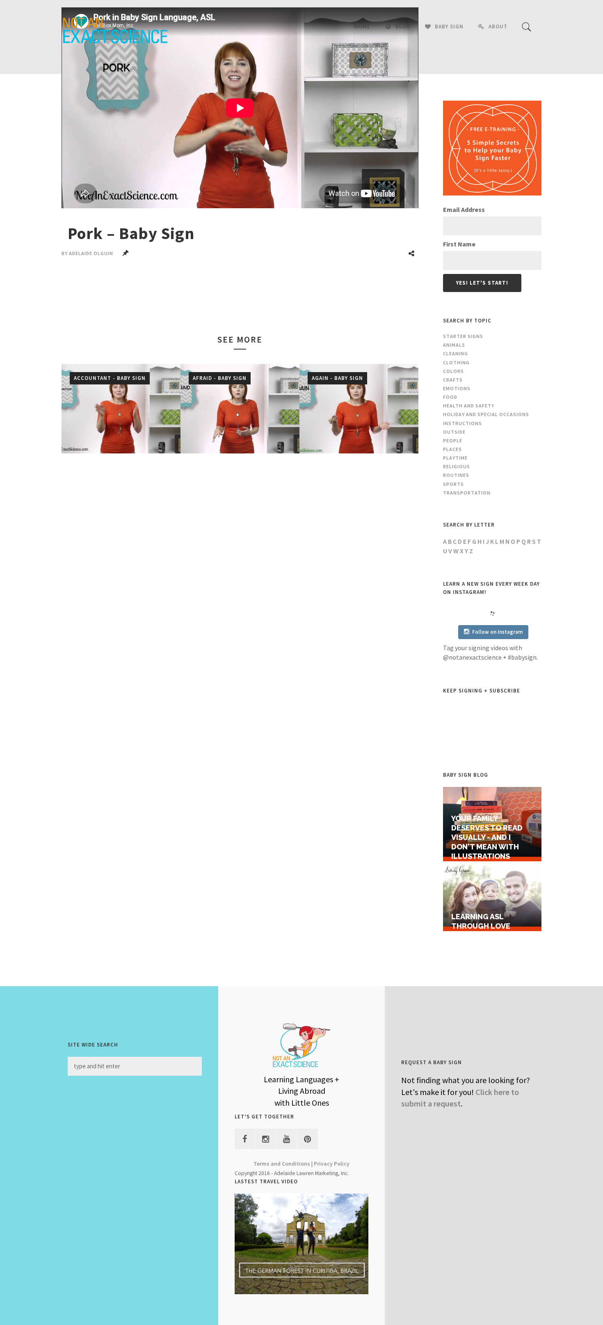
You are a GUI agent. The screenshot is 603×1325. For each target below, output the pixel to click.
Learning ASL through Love (480, 921)
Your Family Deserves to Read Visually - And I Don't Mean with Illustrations (487, 837)
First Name (459, 244)
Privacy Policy (331, 1163)
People (452, 440)
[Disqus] (240, 582)
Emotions (457, 388)
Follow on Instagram (497, 631)
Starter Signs (463, 336)
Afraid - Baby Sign (220, 378)
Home (362, 26)
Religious (456, 466)
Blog (402, 26)
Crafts (453, 380)
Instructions (462, 423)
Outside (454, 432)
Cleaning (455, 353)
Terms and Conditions (282, 1163)
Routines (456, 475)
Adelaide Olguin (91, 253)
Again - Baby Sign (337, 378)
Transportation (467, 493)
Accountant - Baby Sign (110, 378)
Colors (453, 371)
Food (450, 397)
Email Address (464, 209)
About (498, 26)
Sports (453, 484)
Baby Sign (449, 26)
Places (452, 449)
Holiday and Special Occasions (486, 414)
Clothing (456, 362)
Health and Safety (468, 406)
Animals (454, 345)
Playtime (455, 458)
